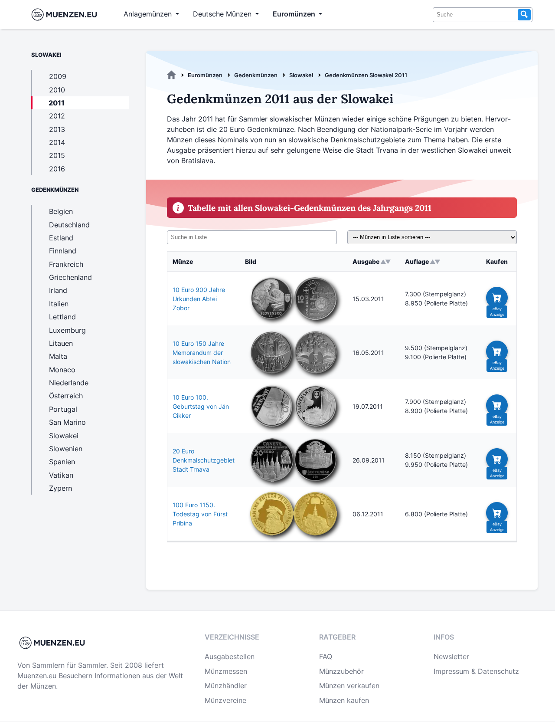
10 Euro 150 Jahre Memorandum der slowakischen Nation (202, 352)
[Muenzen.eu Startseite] (66, 14)
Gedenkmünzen (256, 75)
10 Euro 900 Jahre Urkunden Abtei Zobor (199, 299)
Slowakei (301, 75)
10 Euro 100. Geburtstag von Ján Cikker (201, 406)
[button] (497, 297)
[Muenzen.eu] (171, 75)
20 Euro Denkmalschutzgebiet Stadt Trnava (204, 460)
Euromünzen (205, 75)
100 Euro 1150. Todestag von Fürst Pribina (200, 514)
